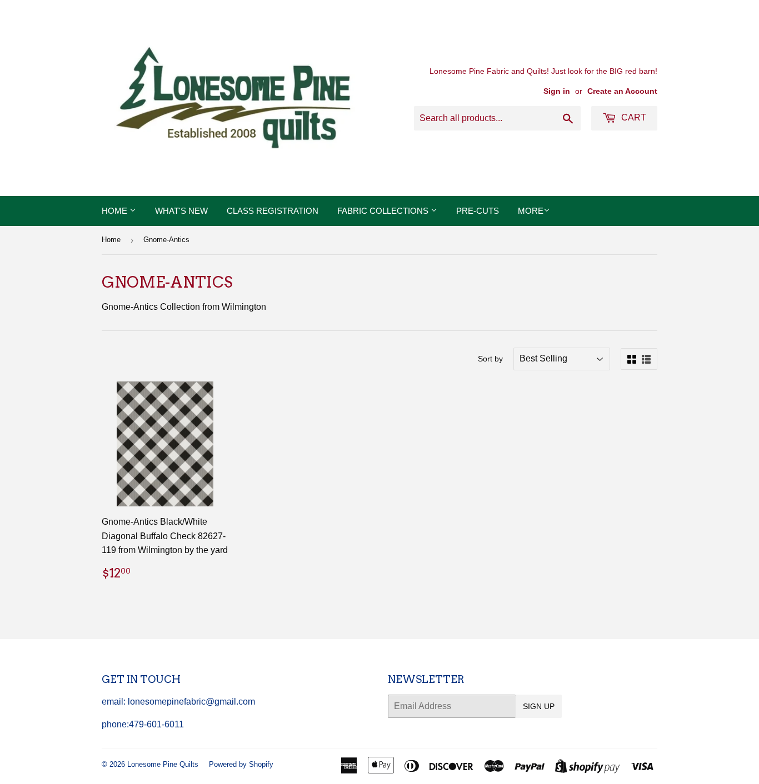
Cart (632, 117)
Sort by (490, 358)
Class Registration (272, 210)
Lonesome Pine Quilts (162, 764)
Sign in (556, 91)
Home (115, 210)
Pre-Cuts (477, 210)
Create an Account (622, 91)
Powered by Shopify (241, 764)
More (530, 210)
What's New (181, 210)
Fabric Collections (384, 210)
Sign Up (539, 706)
